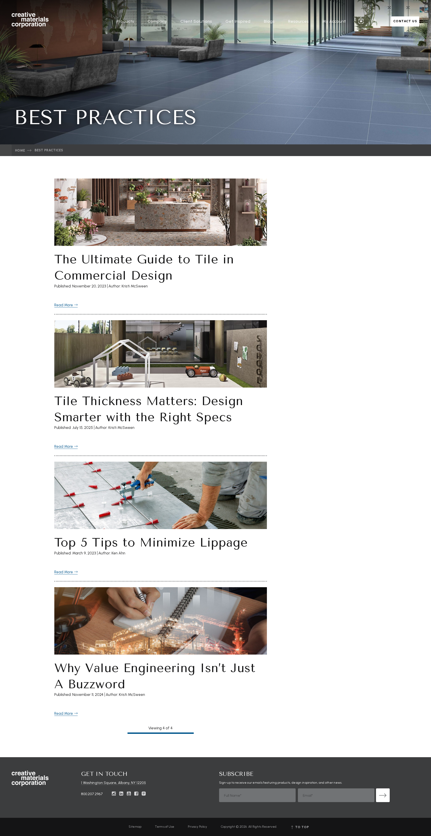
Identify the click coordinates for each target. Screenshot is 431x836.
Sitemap (135, 827)
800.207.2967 (92, 794)
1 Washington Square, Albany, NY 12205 (113, 783)
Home (20, 150)
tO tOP (301, 827)
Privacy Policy (197, 827)
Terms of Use (164, 827)
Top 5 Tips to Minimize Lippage (151, 542)
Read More (64, 305)
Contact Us (405, 21)
